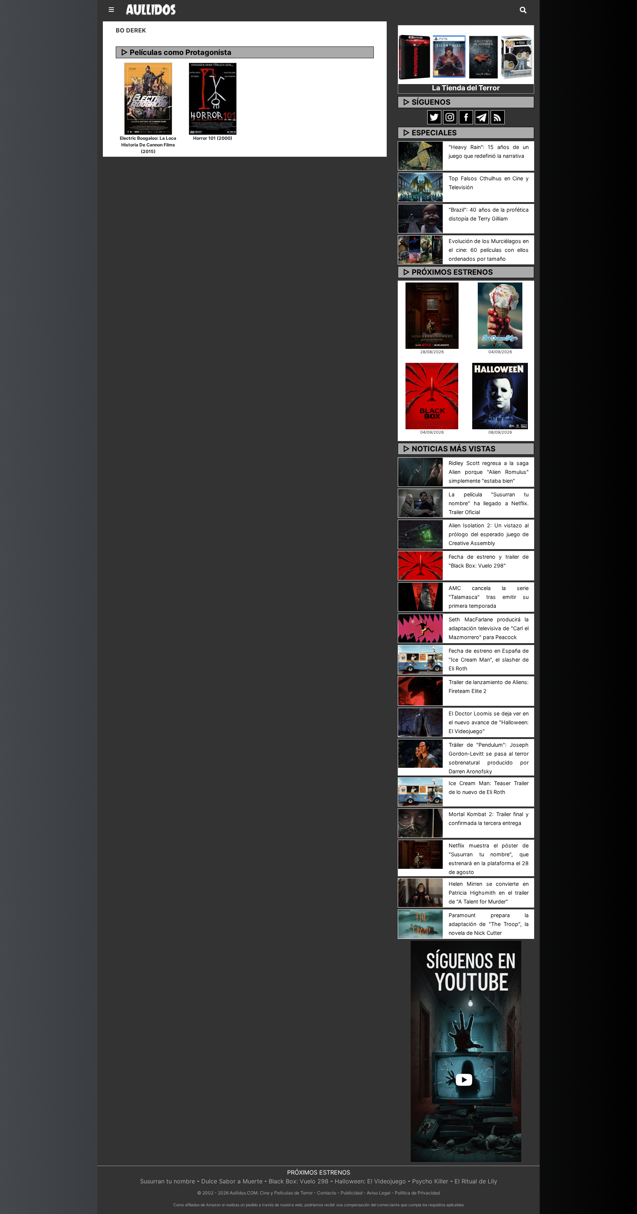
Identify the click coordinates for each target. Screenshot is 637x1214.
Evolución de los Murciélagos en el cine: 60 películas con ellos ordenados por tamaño (489, 250)
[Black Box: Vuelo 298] (431, 395)
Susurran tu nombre (167, 1181)
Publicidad (351, 1193)
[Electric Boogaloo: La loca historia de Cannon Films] (148, 98)
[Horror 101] (213, 98)
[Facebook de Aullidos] (466, 117)
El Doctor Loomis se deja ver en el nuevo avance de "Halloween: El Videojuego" (489, 722)
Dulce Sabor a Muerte (231, 1181)
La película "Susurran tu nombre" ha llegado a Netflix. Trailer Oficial (489, 503)
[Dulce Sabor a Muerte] (500, 315)
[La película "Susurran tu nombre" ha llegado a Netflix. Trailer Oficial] (420, 502)
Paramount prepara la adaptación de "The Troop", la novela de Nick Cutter (489, 924)
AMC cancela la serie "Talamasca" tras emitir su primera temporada (489, 597)
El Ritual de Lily (476, 1181)
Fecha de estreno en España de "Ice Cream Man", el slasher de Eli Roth (489, 660)
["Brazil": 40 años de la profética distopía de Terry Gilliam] (420, 218)
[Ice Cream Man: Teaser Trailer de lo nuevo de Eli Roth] (420, 791)
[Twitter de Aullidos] (434, 117)
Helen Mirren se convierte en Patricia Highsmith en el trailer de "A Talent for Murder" (489, 893)
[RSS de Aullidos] (498, 117)
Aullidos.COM (244, 1193)
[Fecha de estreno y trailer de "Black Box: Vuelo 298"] (420, 565)
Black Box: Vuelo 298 (298, 1181)
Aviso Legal (378, 1193)
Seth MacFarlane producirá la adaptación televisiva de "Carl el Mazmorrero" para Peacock (489, 628)
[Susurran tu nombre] (432, 315)
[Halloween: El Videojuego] (500, 395)
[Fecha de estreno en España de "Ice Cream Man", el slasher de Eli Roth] (420, 659)
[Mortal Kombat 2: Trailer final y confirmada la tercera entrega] (420, 822)
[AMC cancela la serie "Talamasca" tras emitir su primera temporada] (420, 596)
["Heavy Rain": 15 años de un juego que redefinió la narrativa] (420, 155)
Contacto (326, 1193)
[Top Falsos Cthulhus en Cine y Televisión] (420, 186)
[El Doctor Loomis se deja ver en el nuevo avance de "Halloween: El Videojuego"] (420, 721)
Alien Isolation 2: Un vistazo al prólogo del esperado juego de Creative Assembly (489, 534)
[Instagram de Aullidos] (450, 117)
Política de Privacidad (417, 1193)
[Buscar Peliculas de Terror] (523, 10)
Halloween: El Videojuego (370, 1181)
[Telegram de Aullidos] (482, 117)
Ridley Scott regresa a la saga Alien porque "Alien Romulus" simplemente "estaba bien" (489, 472)
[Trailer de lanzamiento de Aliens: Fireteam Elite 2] (420, 690)
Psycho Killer (430, 1181)
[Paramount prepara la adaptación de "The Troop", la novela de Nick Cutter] (420, 923)
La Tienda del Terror (466, 87)
